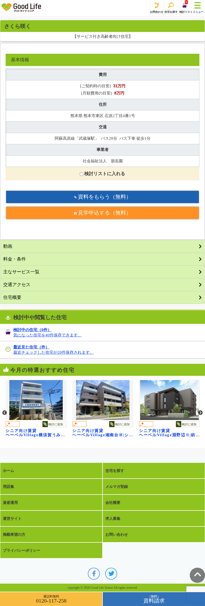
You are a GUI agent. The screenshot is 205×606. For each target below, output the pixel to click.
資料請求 (154, 601)
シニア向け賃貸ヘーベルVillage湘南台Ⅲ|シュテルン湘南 (89, 432)
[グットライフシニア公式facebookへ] (94, 574)
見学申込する (104, 213)
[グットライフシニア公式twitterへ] (111, 574)
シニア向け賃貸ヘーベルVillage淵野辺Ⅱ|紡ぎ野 (155, 432)
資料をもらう (104, 197)
